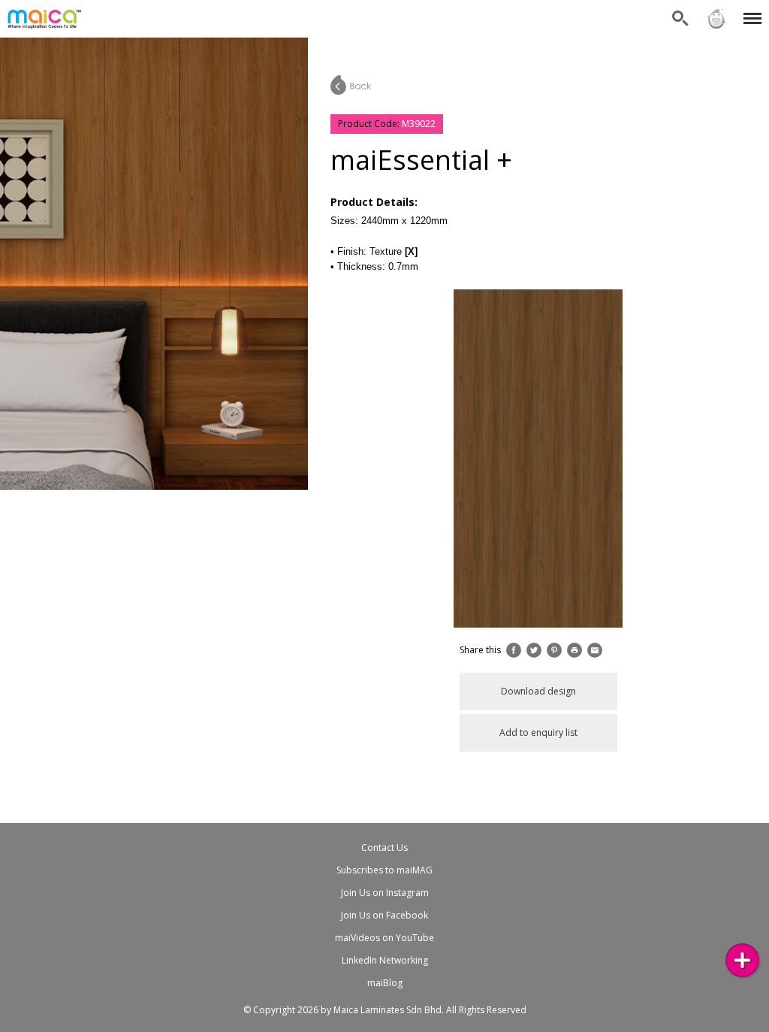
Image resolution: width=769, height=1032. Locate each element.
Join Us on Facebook (384, 915)
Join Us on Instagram (385, 892)
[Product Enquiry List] (742, 960)
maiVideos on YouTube (384, 937)
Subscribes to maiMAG (384, 870)
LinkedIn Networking (385, 960)
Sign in (715, 9)
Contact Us (384, 847)
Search (680, 9)
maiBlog (385, 982)
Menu (750, 9)
